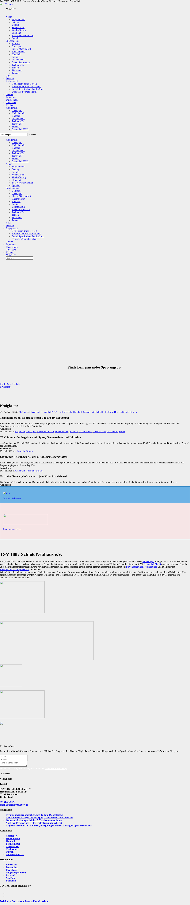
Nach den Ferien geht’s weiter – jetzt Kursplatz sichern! (34, 823)
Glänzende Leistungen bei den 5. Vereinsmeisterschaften (34, 820)
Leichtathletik (97, 412)
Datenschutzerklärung (56, 768)
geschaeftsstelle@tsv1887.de (14, 805)
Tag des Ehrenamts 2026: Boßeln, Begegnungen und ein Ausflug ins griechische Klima (49, 825)
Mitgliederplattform (16, 872)
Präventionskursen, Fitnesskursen (141, 567)
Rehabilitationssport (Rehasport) (15, 569)
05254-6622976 (7, 802)
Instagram (11, 880)
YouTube (10, 878)
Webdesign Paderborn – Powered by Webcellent (24, 901)
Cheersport (34, 412)
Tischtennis (123, 412)
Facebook (11, 875)
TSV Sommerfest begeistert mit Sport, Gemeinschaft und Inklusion (39, 817)
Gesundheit (152, 564)
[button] (10, 384)
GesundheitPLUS (49, 412)
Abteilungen (148, 561)
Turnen (133, 412)
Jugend (86, 412)
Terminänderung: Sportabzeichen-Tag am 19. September (34, 815)
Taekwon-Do (111, 412)
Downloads (11, 870)
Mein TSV (11, 255)
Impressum (11, 864)
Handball (77, 412)
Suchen (32, 134)
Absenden (5, 774)
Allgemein (23, 412)
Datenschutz (12, 867)
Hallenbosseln (65, 412)
